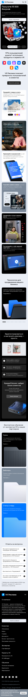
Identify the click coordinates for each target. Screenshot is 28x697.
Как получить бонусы (14, 18)
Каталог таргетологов (8, 638)
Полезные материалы (8, 665)
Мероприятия (6, 670)
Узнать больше (14, 396)
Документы (5, 636)
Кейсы (3, 631)
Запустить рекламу (14, 83)
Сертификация (6, 648)
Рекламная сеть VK (7, 656)
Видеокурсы (5, 668)
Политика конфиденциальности (11, 684)
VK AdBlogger (6, 658)
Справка (4, 634)
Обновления (5, 629)
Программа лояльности (8, 641)
